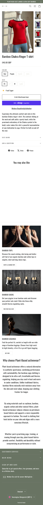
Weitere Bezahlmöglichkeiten (21, 108)
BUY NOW (7, 353)
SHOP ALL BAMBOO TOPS (9, 265)
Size (3, 80)
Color (4, 70)
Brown (20, 74)
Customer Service (10, 451)
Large (21, 84)
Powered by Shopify (21, 502)
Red (5, 74)
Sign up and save (9, 465)
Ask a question (8, 143)
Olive (28, 74)
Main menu (6, 458)
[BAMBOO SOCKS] (21, 280)
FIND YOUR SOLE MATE (8, 309)
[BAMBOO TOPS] (21, 236)
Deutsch (20, 491)
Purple (12, 74)
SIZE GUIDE (6, 137)
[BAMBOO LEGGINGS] (21, 325)
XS (4, 84)
